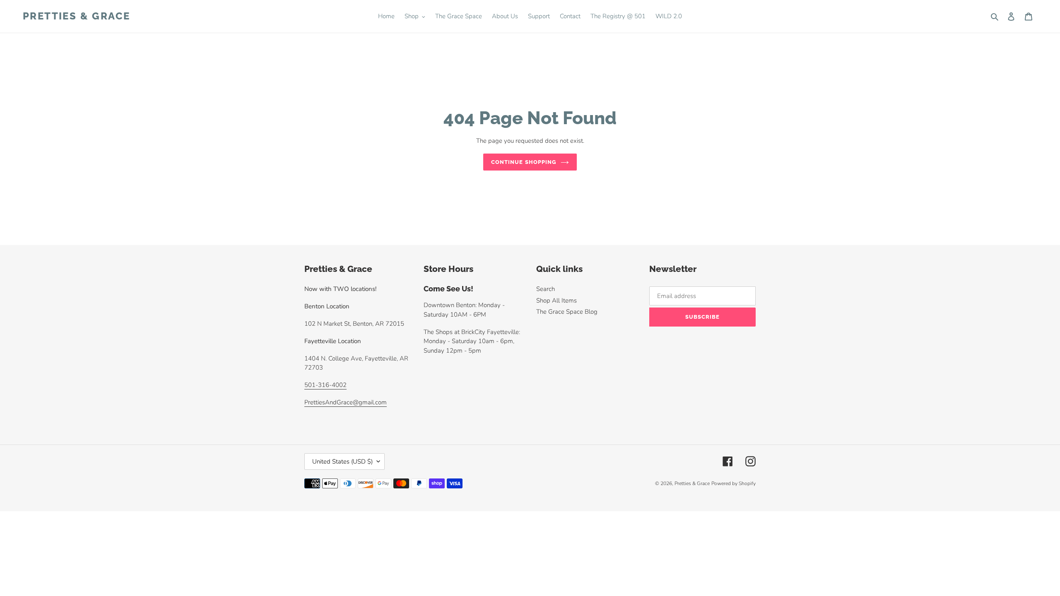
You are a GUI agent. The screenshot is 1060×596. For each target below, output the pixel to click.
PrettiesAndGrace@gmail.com (345, 402)
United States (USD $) (342, 461)
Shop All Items (556, 300)
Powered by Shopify (733, 483)
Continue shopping (523, 162)
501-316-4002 (325, 385)
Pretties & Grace (76, 16)
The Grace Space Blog (566, 312)
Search (545, 289)
